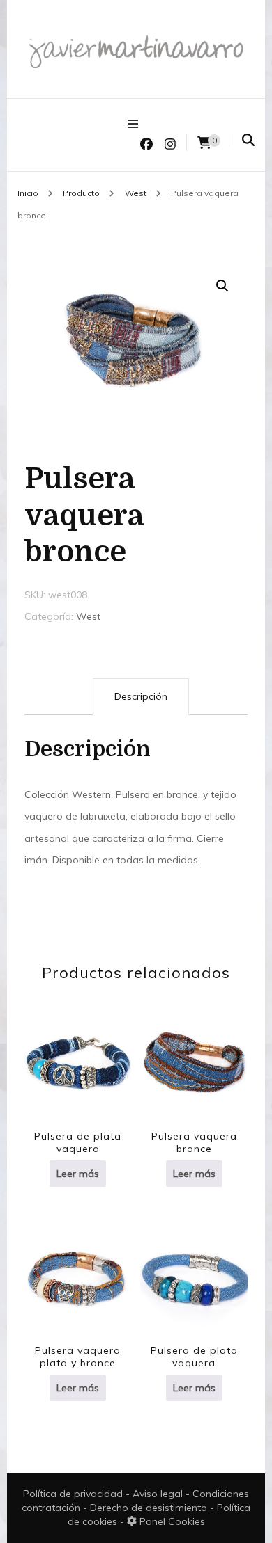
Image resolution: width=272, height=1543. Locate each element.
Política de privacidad (73, 1493)
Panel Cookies (171, 1521)
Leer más (77, 1173)
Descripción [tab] (140, 696)
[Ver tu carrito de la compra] (204, 143)
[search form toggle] (248, 140)
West (88, 616)
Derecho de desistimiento (150, 1507)
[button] (222, 285)
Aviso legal (159, 1493)
